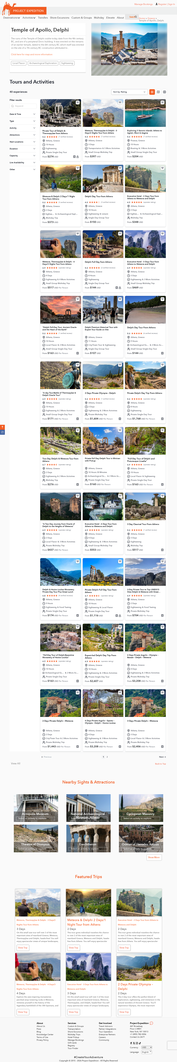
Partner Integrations (107, 1029)
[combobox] (146, 1052)
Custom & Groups (76, 1026)
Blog (39, 1031)
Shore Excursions (75, 1031)
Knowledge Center (45, 1034)
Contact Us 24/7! (137, 1037)
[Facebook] (131, 1043)
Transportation (74, 1029)
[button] (2, 427)
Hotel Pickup (73, 1037)
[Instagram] (137, 1043)
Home (143, 18)
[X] (134, 1043)
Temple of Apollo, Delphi (151, 20)
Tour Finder (73, 1048)
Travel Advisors (105, 1026)
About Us (41, 1026)
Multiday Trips (74, 1034)
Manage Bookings (76, 1040)
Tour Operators (105, 1031)
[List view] (164, 92)
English (145, 1052)
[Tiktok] (140, 1043)
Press (39, 1029)
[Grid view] (152, 92)
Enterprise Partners (107, 1034)
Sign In (171, 4)
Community (104, 1040)
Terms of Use (42, 1037)
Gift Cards (72, 1043)
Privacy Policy (43, 1040)
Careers (102, 1037)
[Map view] (158, 92)
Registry (71, 1045)
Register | (163, 4)
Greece (152, 18)
